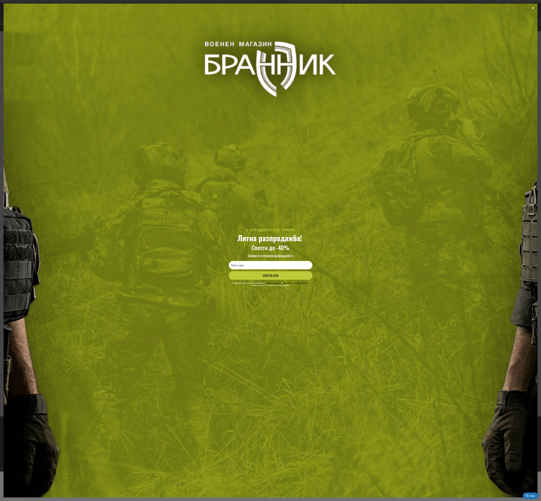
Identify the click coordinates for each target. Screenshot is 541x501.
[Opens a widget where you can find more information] (530, 496)
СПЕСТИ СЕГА (270, 275)
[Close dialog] (533, 8)
